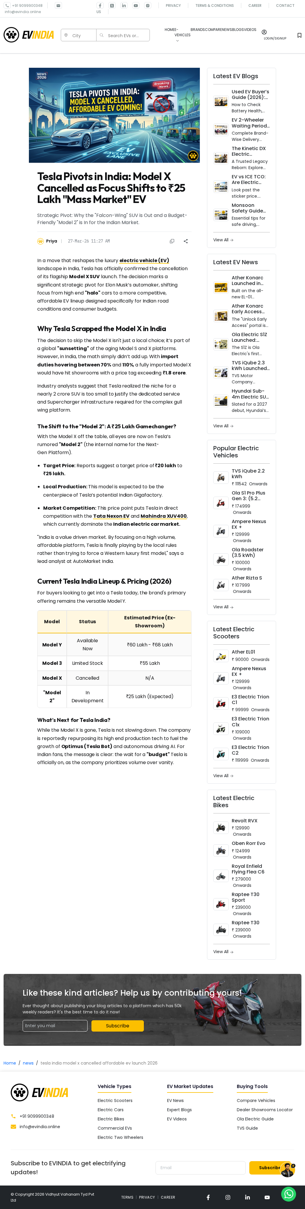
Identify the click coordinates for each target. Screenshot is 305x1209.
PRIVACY (147, 1197)
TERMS (127, 1197)
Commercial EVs (115, 1128)
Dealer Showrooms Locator (265, 1110)
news (28, 1063)
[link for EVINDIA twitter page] (110, 5)
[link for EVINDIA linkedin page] (121, 5)
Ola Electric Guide (255, 1119)
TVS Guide (247, 1128)
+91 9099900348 (27, 5)
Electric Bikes (111, 1119)
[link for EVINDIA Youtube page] (133, 5)
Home (10, 1063)
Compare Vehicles (256, 1100)
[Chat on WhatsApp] (288, 1194)
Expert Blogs (179, 1110)
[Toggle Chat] (287, 1171)
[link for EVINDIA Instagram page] (145, 5)
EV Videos (177, 1119)
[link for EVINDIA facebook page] (100, 5)
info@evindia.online (23, 11)
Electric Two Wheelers (120, 1137)
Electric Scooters (115, 1100)
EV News (175, 1100)
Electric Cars (111, 1110)
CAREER (168, 1197)
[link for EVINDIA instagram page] (228, 1197)
